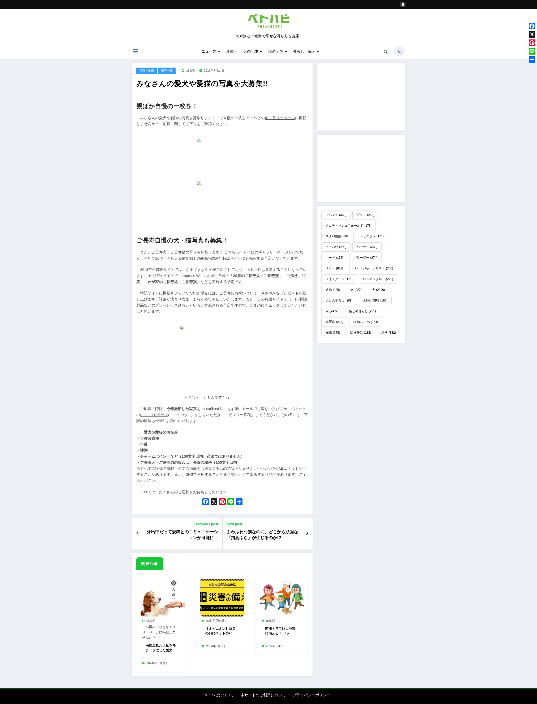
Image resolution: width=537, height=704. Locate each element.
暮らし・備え (304, 51)
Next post (234, 524)
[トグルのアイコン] (135, 52)
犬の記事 (250, 51)
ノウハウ (336, 247)
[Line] (532, 51)
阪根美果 (360, 332)
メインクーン (339, 279)
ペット (334, 268)
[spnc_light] (399, 51)
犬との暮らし (339, 300)
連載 (230, 51)
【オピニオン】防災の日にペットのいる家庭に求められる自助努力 (220, 631)
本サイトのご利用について (263, 695)
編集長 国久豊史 (217, 620)
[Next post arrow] (307, 533)
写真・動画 (146, 70)
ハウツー (367, 247)
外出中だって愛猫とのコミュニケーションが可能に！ (182, 534)
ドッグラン (372, 236)
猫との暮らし (362, 311)
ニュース (208, 51)
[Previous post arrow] (137, 533)
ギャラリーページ (280, 118)
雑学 (388, 332)
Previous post (207, 524)
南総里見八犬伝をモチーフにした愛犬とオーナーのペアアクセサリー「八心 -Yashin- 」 (161, 648)
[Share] (532, 59)
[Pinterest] (532, 43)
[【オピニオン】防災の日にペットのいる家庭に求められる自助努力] (222, 597)
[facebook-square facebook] (402, 4)
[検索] (386, 52)
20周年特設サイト (226, 258)
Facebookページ (154, 415)
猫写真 (334, 322)
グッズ (365, 215)
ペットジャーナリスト (373, 268)
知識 (333, 332)
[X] (214, 502)
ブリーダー (365, 257)
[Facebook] (532, 26)
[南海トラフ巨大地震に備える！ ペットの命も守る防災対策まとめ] (282, 597)
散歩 (333, 289)
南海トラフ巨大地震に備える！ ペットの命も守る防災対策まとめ (280, 631)
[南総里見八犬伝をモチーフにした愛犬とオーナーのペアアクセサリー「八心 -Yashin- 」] (163, 597)
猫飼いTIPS (365, 322)
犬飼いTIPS (375, 300)
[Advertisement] (361, 97)
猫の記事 (275, 51)
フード (334, 257)
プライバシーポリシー (311, 695)
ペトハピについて (219, 695)
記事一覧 (167, 70)
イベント (336, 215)
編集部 (190, 70)
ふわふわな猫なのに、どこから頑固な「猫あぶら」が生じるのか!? (262, 534)
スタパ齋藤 (337, 236)
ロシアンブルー (378, 279)
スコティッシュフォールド (348, 225)
